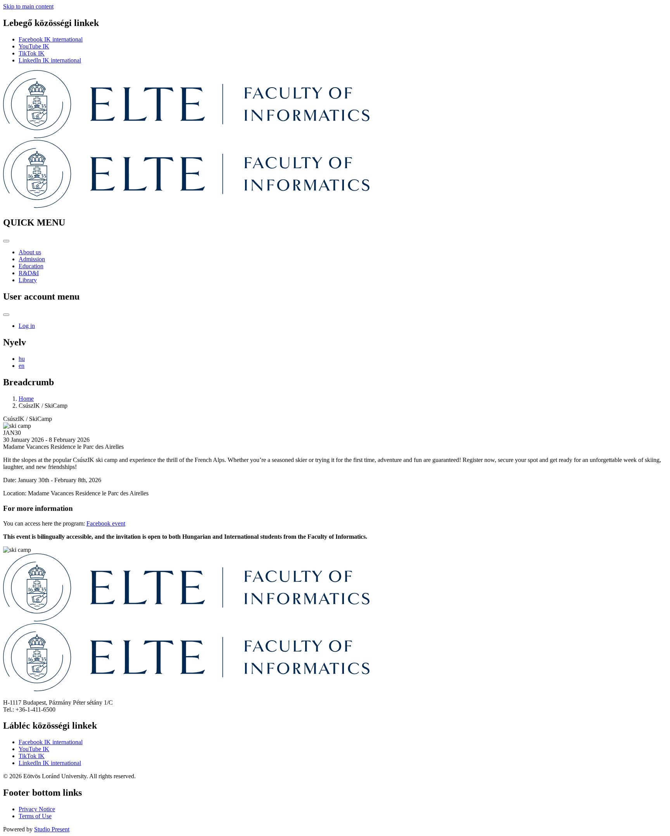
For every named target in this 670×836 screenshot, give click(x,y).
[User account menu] (6, 315)
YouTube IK (34, 46)
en (21, 365)
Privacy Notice (37, 809)
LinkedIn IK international (50, 60)
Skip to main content (28, 6)
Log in (27, 325)
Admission (32, 259)
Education (31, 266)
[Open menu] (6, 241)
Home (26, 398)
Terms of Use (35, 816)
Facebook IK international (51, 39)
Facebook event (105, 523)
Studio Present (51, 829)
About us (30, 252)
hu (22, 358)
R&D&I (29, 273)
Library (28, 280)
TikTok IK (32, 53)
